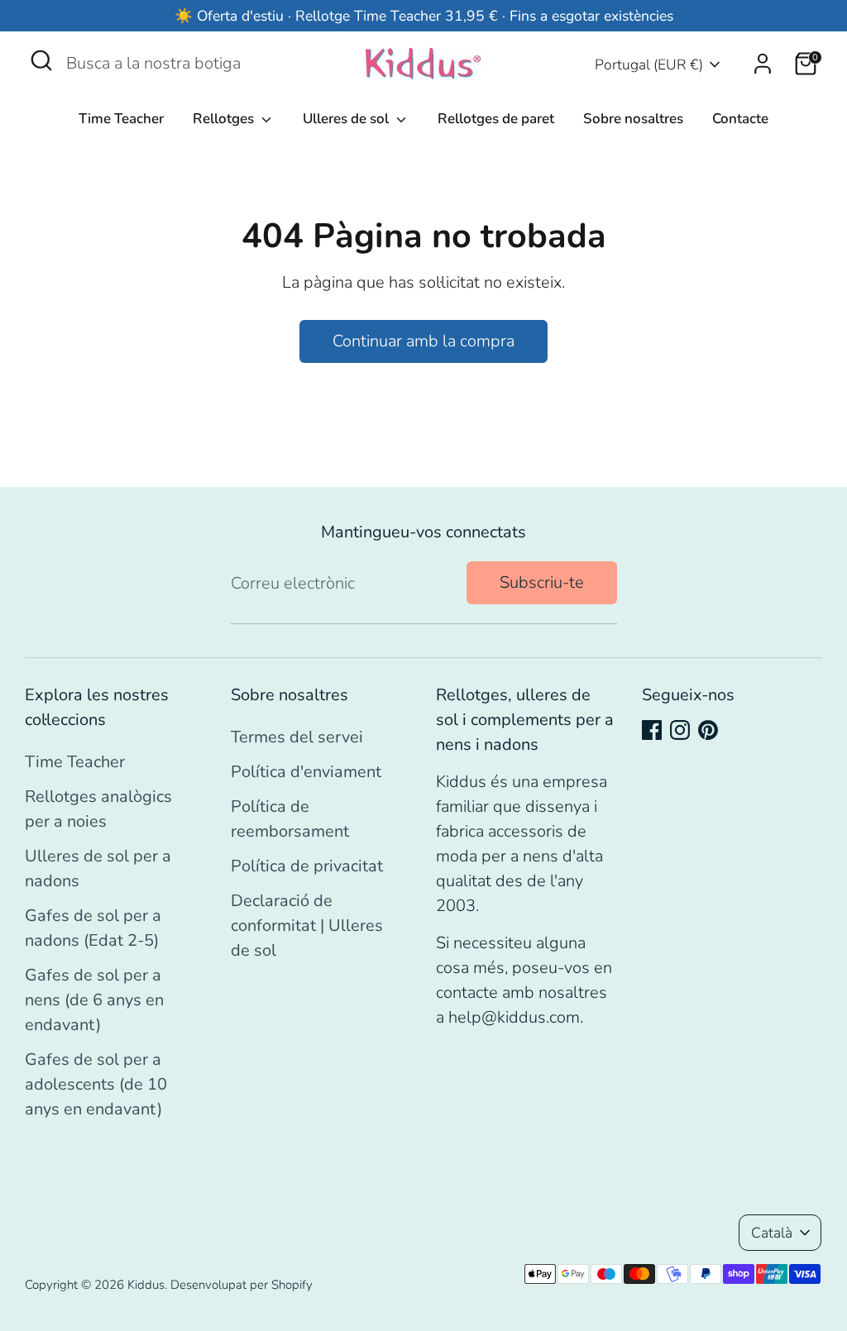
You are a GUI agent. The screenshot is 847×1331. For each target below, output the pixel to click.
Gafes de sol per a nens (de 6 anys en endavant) (94, 1000)
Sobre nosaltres (633, 118)
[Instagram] (680, 730)
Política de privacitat (307, 866)
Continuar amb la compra (423, 341)
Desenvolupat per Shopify (241, 1284)
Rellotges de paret (496, 118)
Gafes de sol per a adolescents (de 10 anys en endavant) (96, 1084)
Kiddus (146, 1284)
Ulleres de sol (347, 118)
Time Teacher (121, 118)
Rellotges (225, 118)
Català (771, 1233)
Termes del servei (297, 737)
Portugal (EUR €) (649, 64)
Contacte (740, 118)
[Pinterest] (708, 730)
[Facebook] (652, 730)
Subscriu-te (542, 582)
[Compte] (762, 63)
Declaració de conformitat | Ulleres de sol (307, 925)
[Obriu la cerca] (41, 60)
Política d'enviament (306, 772)
